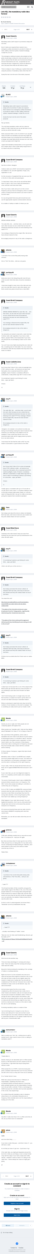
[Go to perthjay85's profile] (3, 273)
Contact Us (14, 1247)
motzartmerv (10, 1030)
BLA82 (8, 94)
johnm (8, 1130)
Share (8, 1225)
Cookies (21, 1247)
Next (28, 29)
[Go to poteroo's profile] (3, 831)
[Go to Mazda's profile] (3, 719)
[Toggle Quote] (4, 102)
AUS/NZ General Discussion (17, 23)
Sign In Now (17, 1215)
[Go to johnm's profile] (3, 1131)
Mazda (8, 718)
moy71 (8, 399)
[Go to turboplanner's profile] (3, 864)
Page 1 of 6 (17, 29)
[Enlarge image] (17, 940)
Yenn (7, 507)
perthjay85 (10, 272)
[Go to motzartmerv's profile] (3, 1031)
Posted (11, 38)
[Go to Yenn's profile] (3, 508)
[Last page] (32, 29)
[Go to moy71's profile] (3, 400)
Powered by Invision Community (17, 1251)
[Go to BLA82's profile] (3, 95)
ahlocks (8, 250)
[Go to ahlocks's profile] (3, 251)
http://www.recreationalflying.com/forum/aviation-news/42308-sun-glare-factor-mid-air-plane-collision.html (15, 603)
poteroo (9, 830)
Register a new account (17, 1203)
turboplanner (10, 863)
